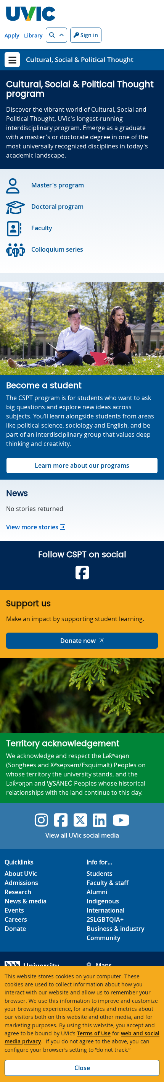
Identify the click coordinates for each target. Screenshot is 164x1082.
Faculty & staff (108, 883)
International (105, 910)
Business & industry (116, 928)
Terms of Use (94, 1033)
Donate (15, 928)
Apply (12, 35)
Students (100, 873)
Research (18, 892)
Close (82, 1068)
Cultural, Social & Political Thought (79, 59)
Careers (16, 919)
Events (14, 910)
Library (33, 35)
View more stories (32, 527)
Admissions (21, 883)
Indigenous (103, 901)
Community (104, 938)
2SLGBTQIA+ (105, 919)
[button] (56, 35)
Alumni (97, 892)
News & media (26, 901)
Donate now (78, 640)
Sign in (88, 35)
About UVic (21, 873)
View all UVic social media (82, 835)
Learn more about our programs (82, 465)
